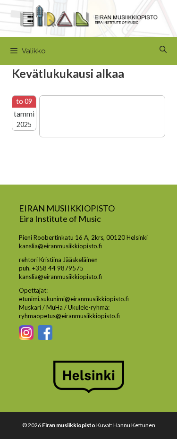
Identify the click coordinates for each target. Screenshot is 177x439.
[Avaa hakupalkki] (163, 49)
